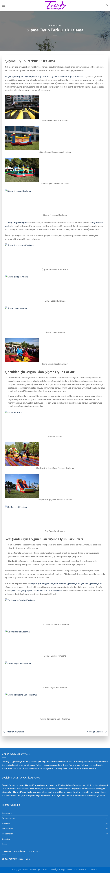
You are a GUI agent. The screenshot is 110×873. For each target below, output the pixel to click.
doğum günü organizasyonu (44, 583)
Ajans (4, 844)
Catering (6, 839)
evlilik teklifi (16, 792)
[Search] (107, 5)
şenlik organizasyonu (91, 583)
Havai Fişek (7, 828)
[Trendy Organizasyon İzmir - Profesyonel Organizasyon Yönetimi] (55, 5)
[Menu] (3, 5)
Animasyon (55, 25)
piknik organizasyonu (41, 76)
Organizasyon (8, 818)
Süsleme (6, 823)
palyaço (15, 590)
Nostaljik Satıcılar (95, 731)
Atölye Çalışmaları (15, 731)
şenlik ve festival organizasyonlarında (69, 76)
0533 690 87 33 (9, 858)
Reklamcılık (7, 833)
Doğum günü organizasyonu (18, 76)
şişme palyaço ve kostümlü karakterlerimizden (40, 590)
